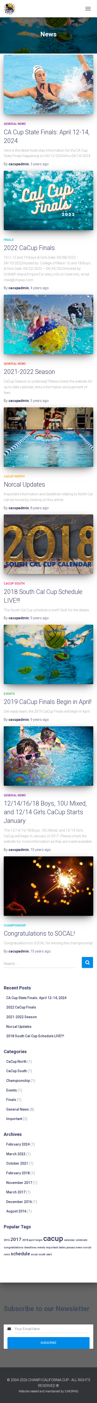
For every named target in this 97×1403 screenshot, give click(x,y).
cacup (53, 1238)
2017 (15, 1239)
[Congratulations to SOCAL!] (48, 886)
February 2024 (18, 1144)
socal (34, 1254)
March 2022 (15, 1154)
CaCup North (14, 476)
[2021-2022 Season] (48, 324)
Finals (9, 240)
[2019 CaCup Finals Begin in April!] (48, 654)
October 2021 (17, 1163)
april (32, 1240)
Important (14, 1119)
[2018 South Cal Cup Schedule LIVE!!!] (48, 544)
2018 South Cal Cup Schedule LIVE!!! (35, 1036)
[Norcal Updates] (48, 437)
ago (39, 164)
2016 (7, 1240)
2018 (25, 1240)
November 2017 (19, 1183)
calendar (69, 1240)
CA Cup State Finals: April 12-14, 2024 (36, 998)
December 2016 (19, 1202)
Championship (15, 925)
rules (7, 1254)
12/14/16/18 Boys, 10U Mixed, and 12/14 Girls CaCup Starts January (45, 812)
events (41, 1247)
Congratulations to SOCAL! (39, 933)
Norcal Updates (24, 484)
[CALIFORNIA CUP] (11, 8)
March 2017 (15, 1192)
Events (9, 694)
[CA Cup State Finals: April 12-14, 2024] (48, 84)
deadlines (30, 1247)
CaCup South (14, 583)
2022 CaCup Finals (29, 248)
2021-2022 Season (29, 371)
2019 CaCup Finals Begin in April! (48, 701)
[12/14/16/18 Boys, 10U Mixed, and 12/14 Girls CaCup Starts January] (48, 756)
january (70, 1247)
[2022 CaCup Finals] (48, 200)
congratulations (13, 1247)
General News (15, 124)
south (42, 1254)
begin (39, 1240)
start (49, 1254)
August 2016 (16, 1211)
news (79, 1247)
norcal (87, 1247)
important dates (56, 1247)
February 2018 (18, 1173)
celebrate (81, 1240)
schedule (20, 1254)
